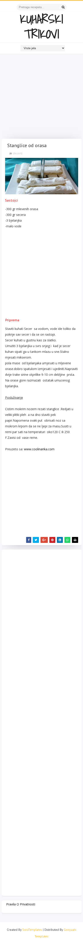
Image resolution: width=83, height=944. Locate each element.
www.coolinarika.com (39, 449)
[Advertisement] (41, 97)
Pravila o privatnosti (20, 904)
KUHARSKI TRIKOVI (41, 26)
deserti (17, 153)
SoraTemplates (32, 930)
